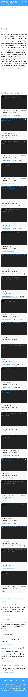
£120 (3, 573)
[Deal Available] (25, 97)
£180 (3, 165)
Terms (6, 686)
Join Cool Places (14, 684)
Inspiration (18, 4)
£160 (3, 255)
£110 (3, 323)
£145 (3, 301)
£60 (3, 550)
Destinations (11, 4)
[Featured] (23, 97)
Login (16, 686)
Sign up (20, 686)
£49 (3, 278)
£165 (3, 233)
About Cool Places (5, 684)
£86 (3, 142)
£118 (3, 459)
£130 (3, 97)
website (25, 688)
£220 (3, 346)
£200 (3, 369)
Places (4, 4)
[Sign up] (21, 1)
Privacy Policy (22, 684)
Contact (11, 686)
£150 (3, 187)
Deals (23, 4)
